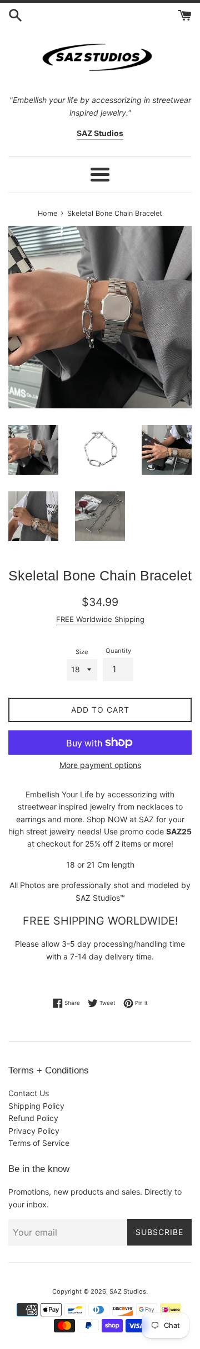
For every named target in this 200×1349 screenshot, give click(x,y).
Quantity (118, 651)
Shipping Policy (36, 1106)
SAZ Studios (127, 1291)
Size (82, 652)
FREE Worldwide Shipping (100, 619)
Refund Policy (33, 1118)
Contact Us (28, 1093)
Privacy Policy (33, 1130)
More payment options (100, 765)
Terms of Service (38, 1143)
